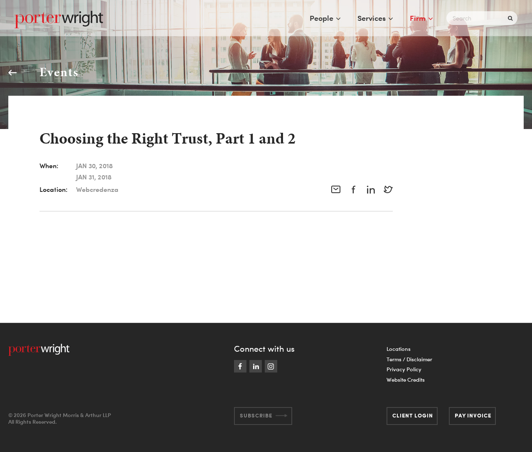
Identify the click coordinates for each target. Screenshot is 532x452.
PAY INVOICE (473, 415)
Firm (418, 17)
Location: (53, 189)
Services (371, 17)
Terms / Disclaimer (409, 359)
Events (59, 72)
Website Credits (406, 379)
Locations (399, 348)
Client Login (412, 415)
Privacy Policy (404, 369)
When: (48, 165)
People (321, 17)
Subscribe (256, 415)
